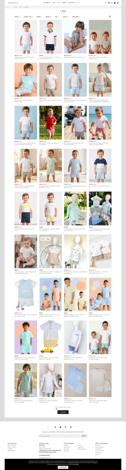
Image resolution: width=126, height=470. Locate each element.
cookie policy (76, 464)
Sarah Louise (67, 450)
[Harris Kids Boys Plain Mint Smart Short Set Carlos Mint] (26, 337)
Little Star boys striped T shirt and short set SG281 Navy (50, 58)
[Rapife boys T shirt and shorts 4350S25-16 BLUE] (75, 380)
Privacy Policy (98, 449)
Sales (78, 2)
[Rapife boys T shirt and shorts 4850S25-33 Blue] (75, 337)
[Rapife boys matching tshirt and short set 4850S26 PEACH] (100, 123)
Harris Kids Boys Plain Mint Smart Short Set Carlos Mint (25, 358)
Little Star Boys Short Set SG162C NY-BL (100, 186)
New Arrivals (47, 2)
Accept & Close (63, 467)
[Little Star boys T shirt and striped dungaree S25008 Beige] (26, 251)
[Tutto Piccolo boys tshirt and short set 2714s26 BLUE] (75, 80)
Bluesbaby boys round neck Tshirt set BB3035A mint (49, 186)
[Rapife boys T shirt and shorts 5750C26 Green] (26, 80)
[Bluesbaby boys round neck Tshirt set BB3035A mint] (50, 166)
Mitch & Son (66, 449)
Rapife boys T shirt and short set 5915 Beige (50, 101)
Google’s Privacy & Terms (73, 462)
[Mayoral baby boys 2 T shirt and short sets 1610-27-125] (100, 251)
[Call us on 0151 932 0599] (116, 3)
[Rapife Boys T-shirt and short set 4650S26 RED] (50, 123)
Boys (58, 2)
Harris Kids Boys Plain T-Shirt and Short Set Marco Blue (99, 315)
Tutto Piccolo (81, 447)
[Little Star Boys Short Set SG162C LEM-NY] (26, 208)
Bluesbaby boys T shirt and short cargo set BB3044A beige (25, 186)
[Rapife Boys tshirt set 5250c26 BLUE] (75, 37)
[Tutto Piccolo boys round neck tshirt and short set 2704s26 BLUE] (100, 80)
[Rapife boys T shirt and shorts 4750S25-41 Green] (100, 337)
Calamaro (66, 445)
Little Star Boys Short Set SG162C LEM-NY (24, 229)
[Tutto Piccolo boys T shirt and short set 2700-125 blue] (26, 294)
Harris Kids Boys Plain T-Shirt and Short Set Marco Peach (49, 315)
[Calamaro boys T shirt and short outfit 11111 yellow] (50, 337)
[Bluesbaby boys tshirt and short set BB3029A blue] (75, 166)
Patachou (80, 445)
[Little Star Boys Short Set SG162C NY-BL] (100, 166)
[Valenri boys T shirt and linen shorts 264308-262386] (75, 251)
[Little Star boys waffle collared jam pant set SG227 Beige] (50, 251)
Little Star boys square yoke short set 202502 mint (74, 229)
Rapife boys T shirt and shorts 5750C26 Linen (98, 58)
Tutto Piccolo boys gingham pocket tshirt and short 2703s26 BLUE (25, 144)
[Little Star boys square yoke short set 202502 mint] (75, 208)
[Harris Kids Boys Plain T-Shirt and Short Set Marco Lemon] (75, 294)
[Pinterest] (65, 427)
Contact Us (97, 445)
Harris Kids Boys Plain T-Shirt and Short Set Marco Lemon (74, 315)
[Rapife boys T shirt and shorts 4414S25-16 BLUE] (50, 380)
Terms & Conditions (99, 450)
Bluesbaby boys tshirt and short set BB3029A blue (75, 186)
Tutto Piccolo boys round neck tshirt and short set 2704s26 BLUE (99, 101)
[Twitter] (60, 427)
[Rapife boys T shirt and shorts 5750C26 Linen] (100, 37)
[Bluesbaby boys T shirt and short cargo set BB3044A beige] (26, 166)
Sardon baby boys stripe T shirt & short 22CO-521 (25, 58)
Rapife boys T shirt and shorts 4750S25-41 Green (98, 358)
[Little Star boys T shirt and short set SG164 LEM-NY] (50, 208)
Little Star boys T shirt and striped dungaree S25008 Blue (99, 229)
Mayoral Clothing (81, 449)
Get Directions (11, 450)
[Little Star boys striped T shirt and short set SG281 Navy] (50, 37)
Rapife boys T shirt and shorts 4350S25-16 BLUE (73, 401)
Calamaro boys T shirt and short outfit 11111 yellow (49, 358)
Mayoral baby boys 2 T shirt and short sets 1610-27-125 (98, 272)
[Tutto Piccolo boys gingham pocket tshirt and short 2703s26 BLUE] (26, 123)
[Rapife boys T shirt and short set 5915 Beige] (50, 80)
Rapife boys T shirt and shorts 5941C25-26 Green (24, 401)
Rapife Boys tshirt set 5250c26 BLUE (74, 57)
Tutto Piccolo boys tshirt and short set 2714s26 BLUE (75, 101)
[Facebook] (55, 427)
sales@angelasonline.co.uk (45, 457)
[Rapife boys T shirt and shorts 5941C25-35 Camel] (100, 380)
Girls (54, 2)
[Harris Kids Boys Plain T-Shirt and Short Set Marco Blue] (100, 294)
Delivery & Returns (99, 447)
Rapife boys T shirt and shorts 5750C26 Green (24, 101)
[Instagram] (71, 427)
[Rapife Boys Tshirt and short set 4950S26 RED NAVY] (75, 123)
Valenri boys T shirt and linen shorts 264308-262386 (75, 272)
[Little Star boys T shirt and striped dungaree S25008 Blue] (100, 208)
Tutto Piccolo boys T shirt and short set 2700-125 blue (26, 315)
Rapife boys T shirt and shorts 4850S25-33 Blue (73, 358)
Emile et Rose (67, 447)
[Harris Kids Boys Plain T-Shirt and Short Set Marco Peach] (50, 294)
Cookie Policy (98, 452)
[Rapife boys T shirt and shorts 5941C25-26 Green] (26, 380)
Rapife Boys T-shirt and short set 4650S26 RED (49, 144)
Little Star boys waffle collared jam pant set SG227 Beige (50, 272)
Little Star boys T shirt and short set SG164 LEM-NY (49, 229)
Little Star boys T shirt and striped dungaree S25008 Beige (25, 272)
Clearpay (97, 454)
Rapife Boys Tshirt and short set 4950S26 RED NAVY (74, 144)
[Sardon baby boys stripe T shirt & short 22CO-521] (26, 37)
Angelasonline (13, 2)
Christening (71, 2)
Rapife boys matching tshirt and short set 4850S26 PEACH (98, 144)
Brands (64, 2)
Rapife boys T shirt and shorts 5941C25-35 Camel (98, 401)
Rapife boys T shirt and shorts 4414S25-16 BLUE (48, 401)
